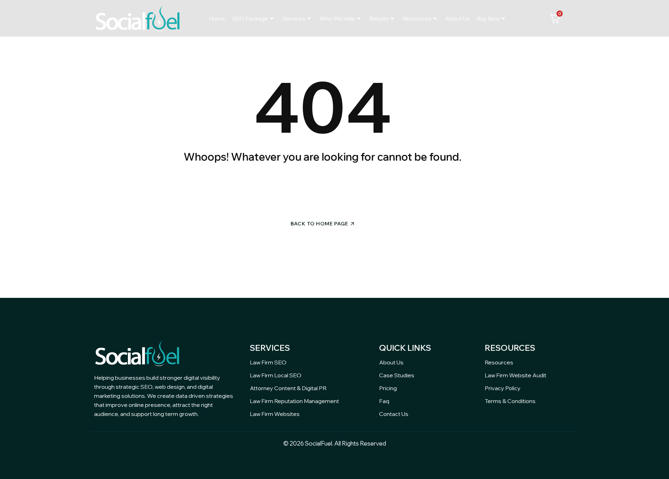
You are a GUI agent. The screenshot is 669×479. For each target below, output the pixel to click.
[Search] (382, 189)
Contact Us (393, 413)
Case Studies (396, 375)
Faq (384, 400)
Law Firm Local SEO (275, 375)
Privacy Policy (503, 388)
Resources (417, 18)
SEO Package (250, 18)
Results (379, 18)
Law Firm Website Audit (515, 375)
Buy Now (488, 18)
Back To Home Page (319, 224)
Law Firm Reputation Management (294, 400)
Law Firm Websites (275, 413)
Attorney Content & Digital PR (288, 388)
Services (294, 18)
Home (217, 18)
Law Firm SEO (268, 362)
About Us (457, 18)
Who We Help (337, 18)
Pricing (388, 388)
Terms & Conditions (510, 400)
